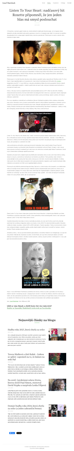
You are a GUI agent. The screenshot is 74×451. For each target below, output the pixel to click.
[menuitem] (44, 3)
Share (13, 433)
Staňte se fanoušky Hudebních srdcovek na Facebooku (29, 308)
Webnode (41, 448)
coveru (59, 81)
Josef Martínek (14, 301)
